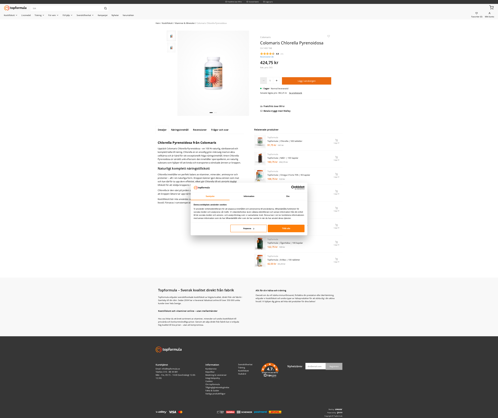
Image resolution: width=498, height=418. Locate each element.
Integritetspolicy (212, 378)
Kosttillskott (167, 23)
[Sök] (105, 8)
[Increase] (276, 80)
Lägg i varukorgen (307, 80)
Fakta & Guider (212, 390)
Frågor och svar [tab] (220, 129)
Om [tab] (287, 196)
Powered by (331, 413)
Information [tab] (249, 196)
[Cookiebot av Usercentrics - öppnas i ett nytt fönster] (293, 188)
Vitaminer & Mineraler (185, 23)
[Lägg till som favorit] (328, 36)
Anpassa (247, 228)
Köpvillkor (210, 372)
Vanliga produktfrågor (215, 393)
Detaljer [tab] (162, 129)
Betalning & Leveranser (216, 375)
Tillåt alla (286, 228)
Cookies (209, 381)
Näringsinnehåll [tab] (180, 129)
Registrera (334, 366)
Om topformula (212, 384)
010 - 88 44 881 (170, 372)
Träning (241, 367)
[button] (491, 8)
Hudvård (242, 373)
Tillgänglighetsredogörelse (217, 387)
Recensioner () (267, 57)
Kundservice (211, 368)
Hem (158, 23)
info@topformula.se (171, 368)
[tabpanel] (200, 170)
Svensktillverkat (245, 364)
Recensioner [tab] (200, 129)
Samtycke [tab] (210, 196)
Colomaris (265, 37)
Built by (331, 409)
